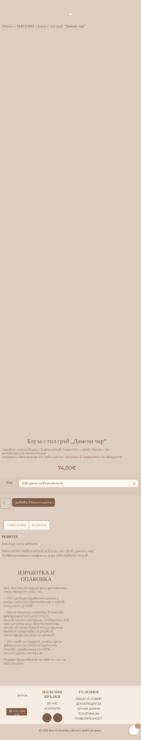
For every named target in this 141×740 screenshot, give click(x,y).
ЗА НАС (52, 703)
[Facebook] (47, 717)
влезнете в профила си (32, 555)
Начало (7, 26)
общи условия (88, 699)
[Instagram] (57, 717)
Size (9, 482)
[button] (70, 14)
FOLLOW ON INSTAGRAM (17, 715)
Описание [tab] (17, 525)
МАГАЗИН (25, 26)
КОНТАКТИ (52, 708)
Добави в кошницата (33, 502)
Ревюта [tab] (39, 525)
